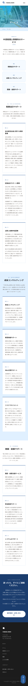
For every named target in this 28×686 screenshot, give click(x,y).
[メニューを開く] (24, 2)
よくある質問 (5, 659)
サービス (4, 654)
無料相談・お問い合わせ (14, 614)
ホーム (3, 29)
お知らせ (4, 672)
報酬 (3, 656)
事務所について (6, 651)
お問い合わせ (23, 679)
